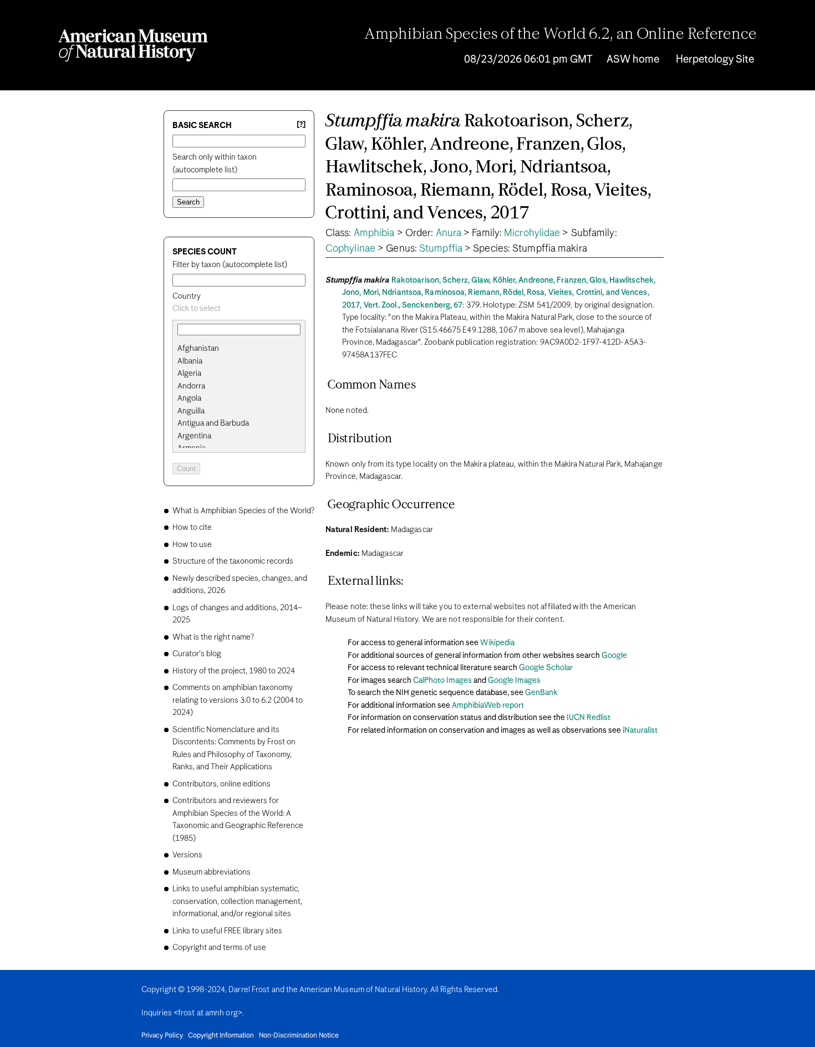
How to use (192, 545)
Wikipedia (497, 643)
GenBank (541, 693)
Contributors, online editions (221, 784)
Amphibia (374, 233)
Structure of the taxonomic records (232, 561)
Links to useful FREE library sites (227, 931)
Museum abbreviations (211, 872)
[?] (301, 125)
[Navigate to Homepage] (133, 45)
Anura (449, 233)
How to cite (192, 528)
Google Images (514, 681)
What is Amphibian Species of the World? (243, 511)
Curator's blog (196, 654)
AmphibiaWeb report (488, 705)
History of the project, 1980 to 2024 (233, 671)
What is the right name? (213, 637)
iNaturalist (640, 730)
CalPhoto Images (442, 681)
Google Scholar (546, 668)
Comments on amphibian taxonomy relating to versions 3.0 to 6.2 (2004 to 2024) (237, 700)
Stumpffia (440, 249)
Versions (187, 855)
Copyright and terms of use (219, 948)
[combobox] (238, 309)
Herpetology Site (715, 59)
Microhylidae (532, 233)
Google (614, 656)
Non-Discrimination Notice (299, 1036)
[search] (239, 361)
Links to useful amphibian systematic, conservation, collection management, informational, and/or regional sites (237, 901)
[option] (243, 349)
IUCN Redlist (588, 718)
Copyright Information (221, 1036)
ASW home (633, 59)
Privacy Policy (162, 1036)
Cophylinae (350, 249)
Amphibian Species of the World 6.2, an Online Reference (560, 35)
